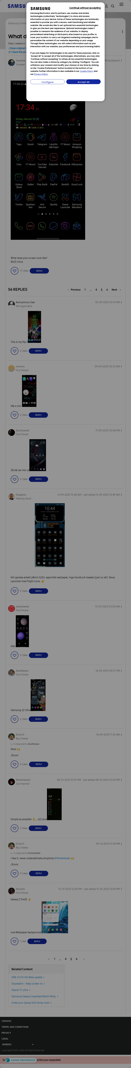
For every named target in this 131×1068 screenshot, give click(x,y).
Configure (48, 82)
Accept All (83, 82)
